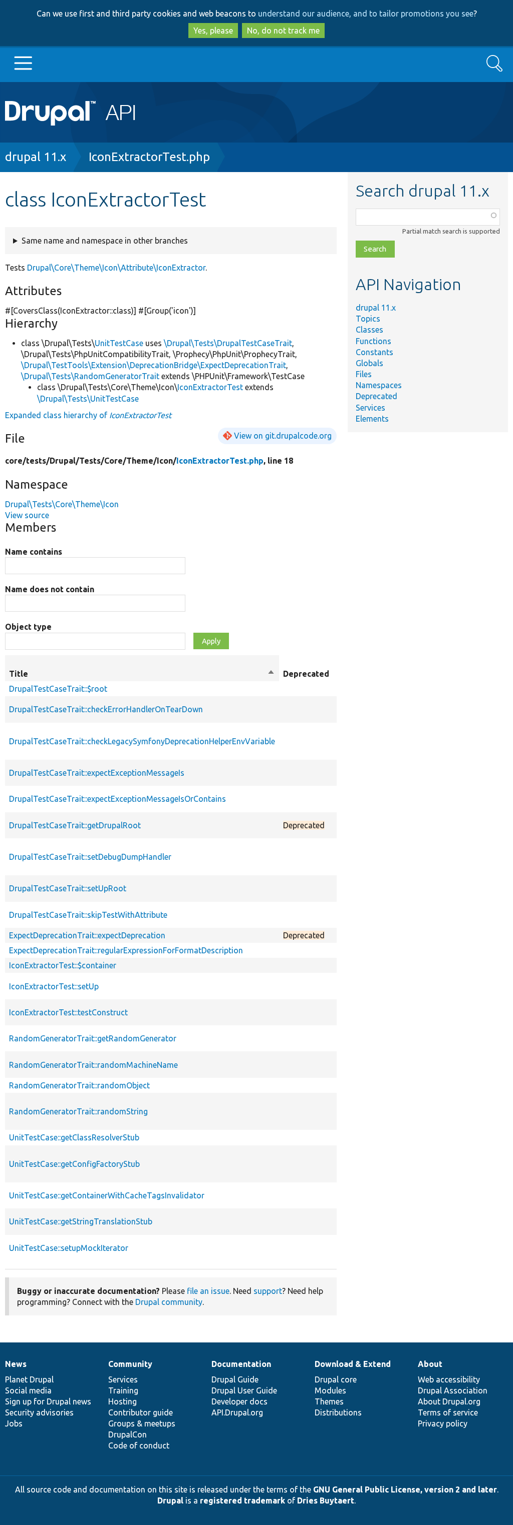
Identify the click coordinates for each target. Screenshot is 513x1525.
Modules (330, 1390)
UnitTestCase (119, 343)
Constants (374, 352)
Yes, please (213, 30)
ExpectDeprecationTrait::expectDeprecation (87, 935)
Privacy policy (442, 1423)
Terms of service (448, 1412)
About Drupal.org (449, 1401)
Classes (369, 329)
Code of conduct (138, 1445)
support (267, 1290)
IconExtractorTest (210, 387)
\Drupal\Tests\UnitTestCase (88, 398)
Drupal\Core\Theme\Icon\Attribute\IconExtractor (116, 267)
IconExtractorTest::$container (62, 965)
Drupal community (168, 1301)
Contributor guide (140, 1412)
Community (130, 1363)
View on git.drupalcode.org (283, 435)
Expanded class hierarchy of (88, 415)
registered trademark (242, 1500)
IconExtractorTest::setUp (54, 986)
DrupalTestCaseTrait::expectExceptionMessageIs (96, 772)
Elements (372, 418)
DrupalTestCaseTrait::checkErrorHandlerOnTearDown (106, 709)
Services (370, 407)
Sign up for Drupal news (48, 1401)
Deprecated (376, 396)
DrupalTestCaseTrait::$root (58, 688)
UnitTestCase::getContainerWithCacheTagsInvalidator (106, 1195)
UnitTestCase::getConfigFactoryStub (74, 1163)
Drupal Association (452, 1390)
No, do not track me (283, 30)
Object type (28, 626)
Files (364, 374)
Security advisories (39, 1412)
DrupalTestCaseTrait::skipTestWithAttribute (88, 914)
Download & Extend (353, 1363)
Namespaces (379, 385)
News (16, 1363)
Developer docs (239, 1401)
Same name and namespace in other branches (105, 240)
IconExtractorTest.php (149, 157)
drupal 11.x (35, 157)
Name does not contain (49, 589)
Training (123, 1390)
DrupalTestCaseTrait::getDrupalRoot (75, 825)
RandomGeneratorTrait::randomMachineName (93, 1064)
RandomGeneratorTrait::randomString (78, 1111)
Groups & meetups (141, 1423)
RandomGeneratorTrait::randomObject (79, 1085)
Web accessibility (449, 1379)
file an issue (208, 1290)
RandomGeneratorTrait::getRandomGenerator (92, 1038)
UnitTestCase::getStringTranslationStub (80, 1221)
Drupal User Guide (244, 1390)
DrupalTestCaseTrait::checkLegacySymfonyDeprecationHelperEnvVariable (142, 741)
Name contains (33, 551)
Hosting (122, 1401)
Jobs (14, 1423)
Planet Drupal (29, 1379)
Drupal (170, 1500)
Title (142, 674)
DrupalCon (127, 1434)
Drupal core (336, 1379)
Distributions (338, 1412)
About (430, 1363)
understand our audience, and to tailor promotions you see (365, 13)
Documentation (241, 1363)
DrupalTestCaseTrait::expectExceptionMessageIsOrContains (117, 798)
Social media (28, 1390)
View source (27, 515)
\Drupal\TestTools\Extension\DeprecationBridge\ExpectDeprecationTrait (153, 365)
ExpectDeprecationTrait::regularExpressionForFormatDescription (126, 950)
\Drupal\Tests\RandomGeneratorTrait (90, 376)
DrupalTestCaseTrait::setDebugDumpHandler (90, 856)
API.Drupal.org (237, 1412)
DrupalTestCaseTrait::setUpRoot (67, 888)
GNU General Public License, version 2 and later (405, 1489)
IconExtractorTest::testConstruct (68, 1012)
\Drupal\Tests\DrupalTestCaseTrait (228, 343)
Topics (368, 318)
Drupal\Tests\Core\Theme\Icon (62, 504)
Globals (369, 363)
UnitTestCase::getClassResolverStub (74, 1137)
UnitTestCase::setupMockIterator (68, 1247)
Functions (373, 341)
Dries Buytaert (325, 1500)
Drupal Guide (235, 1379)
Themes (329, 1401)
